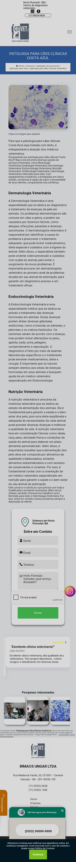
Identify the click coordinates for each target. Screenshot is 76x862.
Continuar (38, 854)
